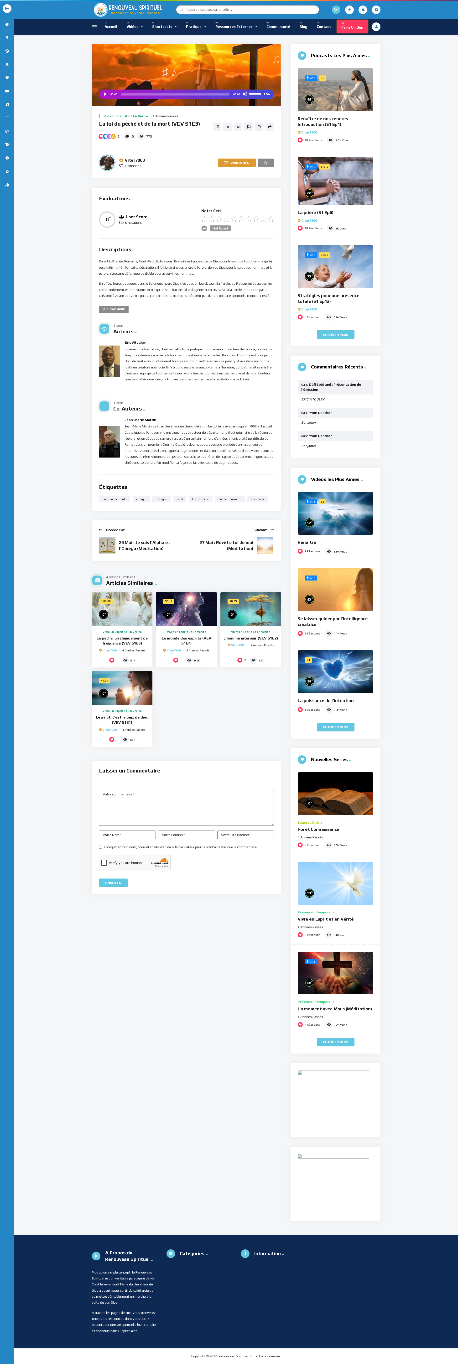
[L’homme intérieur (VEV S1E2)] (250, 609)
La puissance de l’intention (326, 700)
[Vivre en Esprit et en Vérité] (335, 883)
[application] (186, 94)
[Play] (105, 94)
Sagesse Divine (310, 822)
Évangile (161, 499)
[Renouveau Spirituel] (127, 10)
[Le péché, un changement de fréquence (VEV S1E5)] (122, 609)
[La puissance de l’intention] (335, 671)
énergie (141, 499)
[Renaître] (335, 513)
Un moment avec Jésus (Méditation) (335, 1008)
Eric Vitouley (135, 342)
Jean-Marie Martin (140, 420)
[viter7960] (107, 163)
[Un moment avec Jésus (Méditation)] (335, 973)
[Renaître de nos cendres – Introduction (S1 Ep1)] (335, 89)
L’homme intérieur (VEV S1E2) (251, 638)
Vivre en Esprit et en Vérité (126, 116)
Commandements (115, 499)
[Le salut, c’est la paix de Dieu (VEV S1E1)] (122, 688)
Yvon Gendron (321, 413)
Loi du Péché (200, 499)
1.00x (267, 94)
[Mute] (245, 94)
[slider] (255, 94)
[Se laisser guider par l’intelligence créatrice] (335, 589)
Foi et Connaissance (318, 829)
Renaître (307, 542)
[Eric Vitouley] (109, 361)
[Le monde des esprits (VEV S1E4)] (186, 609)
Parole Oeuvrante (230, 499)
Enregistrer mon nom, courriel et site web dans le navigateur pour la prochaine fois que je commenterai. (181, 847)
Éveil (180, 499)
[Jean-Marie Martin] (109, 442)
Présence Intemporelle (316, 912)
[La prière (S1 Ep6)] (335, 181)
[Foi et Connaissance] (335, 793)
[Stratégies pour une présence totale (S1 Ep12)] (335, 266)
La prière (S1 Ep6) (315, 212)
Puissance (258, 499)
